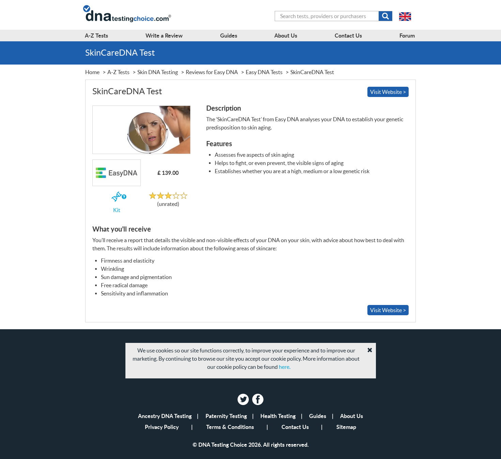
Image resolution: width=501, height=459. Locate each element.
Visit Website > (388, 92)
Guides (317, 416)
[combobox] (333, 16)
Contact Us (295, 427)
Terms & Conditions (230, 427)
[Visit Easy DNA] (141, 130)
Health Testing (277, 416)
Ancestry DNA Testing (165, 416)
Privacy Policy (162, 427)
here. (284, 367)
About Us (351, 416)
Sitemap (346, 427)
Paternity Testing (226, 416)
